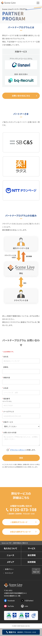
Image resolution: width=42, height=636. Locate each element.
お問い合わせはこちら (21, 95)
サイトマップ (9, 573)
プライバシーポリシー (18, 450)
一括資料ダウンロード (18, 522)
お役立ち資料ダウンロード (20, 531)
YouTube (11, 606)
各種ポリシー (9, 569)
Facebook (11, 600)
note (26, 606)
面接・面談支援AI (21, 74)
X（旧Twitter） (29, 600)
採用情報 (32, 561)
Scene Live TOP (6, 543)
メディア (10, 561)
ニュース (10, 555)
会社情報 (32, 555)
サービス (31, 548)
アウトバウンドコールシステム (21, 58)
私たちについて (10, 548)
